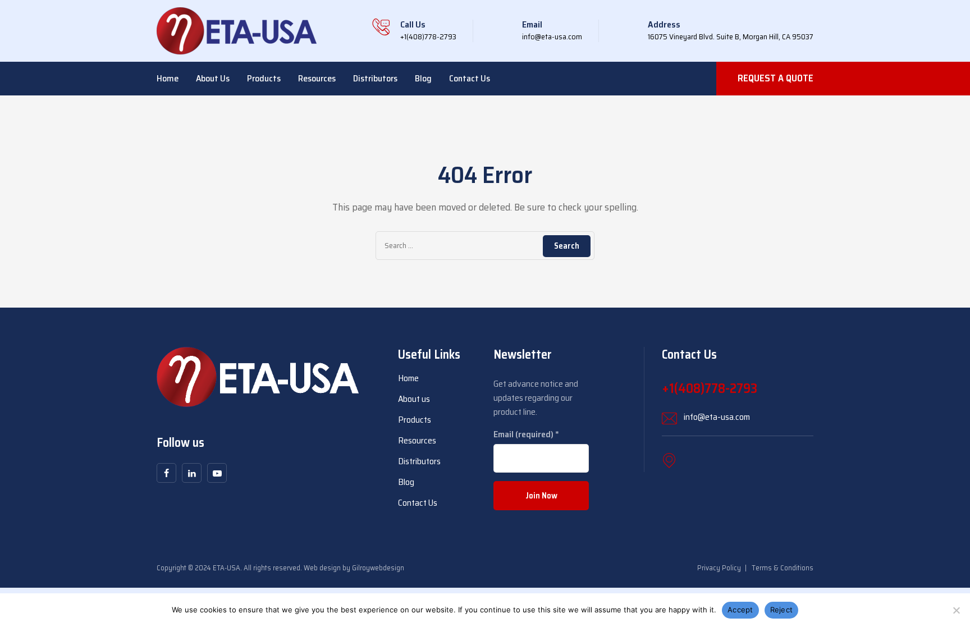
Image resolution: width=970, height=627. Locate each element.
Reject (781, 609)
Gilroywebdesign (378, 568)
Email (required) (526, 434)
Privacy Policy (719, 568)
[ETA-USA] (237, 31)
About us (213, 78)
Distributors (375, 78)
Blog (423, 78)
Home (168, 78)
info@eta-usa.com (717, 417)
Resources (317, 78)
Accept (740, 609)
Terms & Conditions (782, 568)
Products (264, 78)
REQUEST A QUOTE (775, 78)
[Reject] (956, 610)
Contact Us (469, 78)
